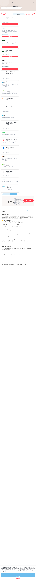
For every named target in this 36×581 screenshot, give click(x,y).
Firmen (18, 2)
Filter (4, 14)
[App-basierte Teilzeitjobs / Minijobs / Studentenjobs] (5, 2)
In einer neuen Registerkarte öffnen (28, 202)
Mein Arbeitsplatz (15, 6)
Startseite (2, 12)
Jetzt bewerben (10, 24)
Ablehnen (18, 576)
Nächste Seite (13, 194)
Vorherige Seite (6, 194)
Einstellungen (18, 578)
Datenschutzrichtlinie (12, 570)
